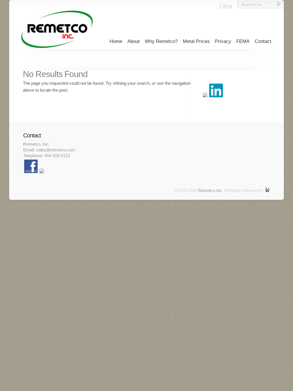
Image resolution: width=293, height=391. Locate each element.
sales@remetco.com (55, 149)
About (133, 41)
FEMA (243, 41)
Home (116, 41)
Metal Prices (196, 41)
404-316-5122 (57, 155)
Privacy (223, 41)
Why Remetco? (161, 41)
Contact (263, 41)
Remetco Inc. (210, 190)
